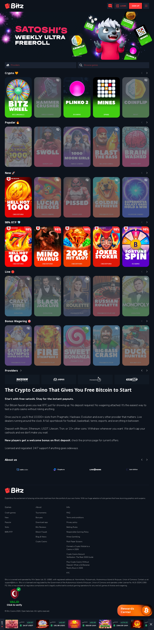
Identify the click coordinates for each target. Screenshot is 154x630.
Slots (7, 527)
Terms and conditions (75, 517)
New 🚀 (10, 173)
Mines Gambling (73, 537)
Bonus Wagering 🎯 (18, 321)
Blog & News (41, 537)
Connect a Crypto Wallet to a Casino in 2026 (78, 548)
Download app (42, 522)
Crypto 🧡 (11, 73)
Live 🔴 (9, 271)
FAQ (68, 513)
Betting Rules (71, 527)
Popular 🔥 (12, 122)
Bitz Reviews (41, 527)
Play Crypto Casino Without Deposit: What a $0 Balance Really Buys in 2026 (77, 565)
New (7, 517)
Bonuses (39, 517)
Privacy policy (71, 522)
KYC (68, 573)
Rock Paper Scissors (74, 541)
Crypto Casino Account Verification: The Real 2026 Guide (79, 555)
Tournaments (41, 513)
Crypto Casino (41, 541)
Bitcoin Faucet (41, 532)
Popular (8, 522)
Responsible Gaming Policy (77, 532)
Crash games (10, 513)
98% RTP (8, 532)
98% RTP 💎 (13, 222)
